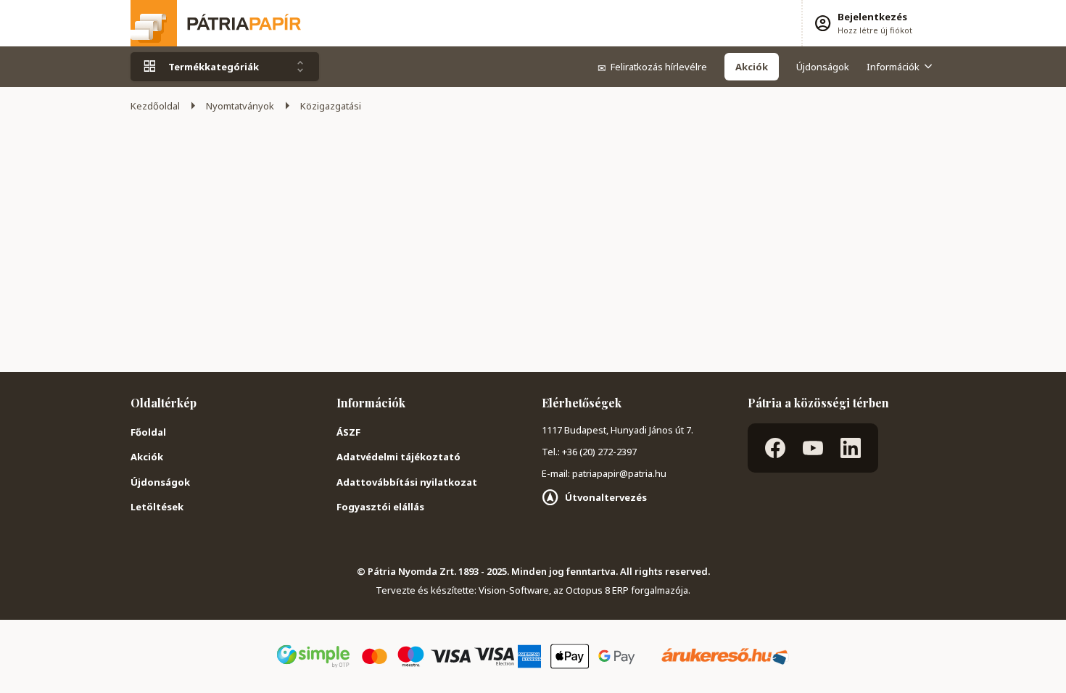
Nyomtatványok (240, 105)
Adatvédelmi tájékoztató (398, 456)
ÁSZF (348, 432)
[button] (862, 23)
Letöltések (157, 506)
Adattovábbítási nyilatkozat (406, 482)
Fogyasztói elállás (380, 506)
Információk (893, 66)
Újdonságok (822, 66)
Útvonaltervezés (606, 497)
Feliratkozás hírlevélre (652, 66)
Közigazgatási (330, 105)
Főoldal (148, 432)
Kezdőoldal (155, 105)
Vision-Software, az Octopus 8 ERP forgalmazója (583, 590)
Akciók (147, 456)
